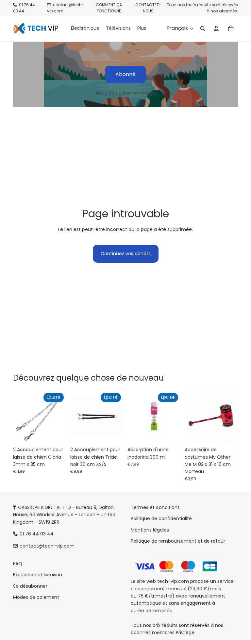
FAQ (17, 563)
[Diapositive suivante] (59, 417)
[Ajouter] (228, 433)
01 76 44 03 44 (24, 8)
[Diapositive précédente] (20, 417)
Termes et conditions (155, 507)
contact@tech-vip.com (47, 545)
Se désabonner (30, 586)
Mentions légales (150, 530)
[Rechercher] (202, 28)
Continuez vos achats (126, 253)
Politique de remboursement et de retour (178, 541)
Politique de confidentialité (161, 518)
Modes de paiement (36, 597)
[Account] (216, 28)
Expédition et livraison (37, 574)
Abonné (125, 74)
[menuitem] (141, 28)
